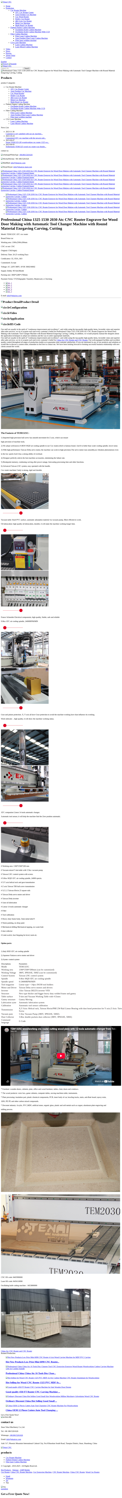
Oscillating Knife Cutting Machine (28, 30)
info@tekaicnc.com (18, 163)
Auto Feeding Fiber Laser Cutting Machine (31, 38)
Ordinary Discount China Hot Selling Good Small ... (31, 1401)
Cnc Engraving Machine (42, 1472)
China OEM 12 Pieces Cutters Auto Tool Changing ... (32, 1410)
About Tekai (10, 55)
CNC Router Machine (61, 1472)
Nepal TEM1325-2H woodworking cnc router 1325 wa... (27, 142)
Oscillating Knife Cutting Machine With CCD (32, 32)
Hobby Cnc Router (22, 19)
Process (8, 53)
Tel (7, 1480)
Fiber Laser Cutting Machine (26, 36)
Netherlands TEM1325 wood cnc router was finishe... (26, 147)
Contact (9, 58)
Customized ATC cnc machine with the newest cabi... (26, 138)
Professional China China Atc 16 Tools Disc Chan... (31, 1373)
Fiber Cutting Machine (19, 34)
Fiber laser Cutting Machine (16, 1462)
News (8, 51)
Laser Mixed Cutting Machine (26, 47)
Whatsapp (9, 1478)
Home (8, 6)
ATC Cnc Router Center (24, 12)
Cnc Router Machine (18, 10)
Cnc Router (5, 1472)
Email (8, 1476)
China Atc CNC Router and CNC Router (72, 340)
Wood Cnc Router (92, 1472)
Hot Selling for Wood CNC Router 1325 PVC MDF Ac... (33, 1382)
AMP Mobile (25, 1470)
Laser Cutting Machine (24, 45)
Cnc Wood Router (22, 17)
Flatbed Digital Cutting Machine (22, 28)
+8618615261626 (26, 155)
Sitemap (15, 1470)
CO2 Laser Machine (18, 43)
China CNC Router (77, 1472)
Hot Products (6, 1470)
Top (7, 1483)
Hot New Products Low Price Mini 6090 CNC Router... (32, 1362)
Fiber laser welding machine (25, 40)
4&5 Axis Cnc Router (23, 21)
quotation (4, 1489)
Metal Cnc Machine (22, 23)
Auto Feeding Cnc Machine (25, 15)
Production (10, 8)
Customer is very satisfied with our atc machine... (24, 134)
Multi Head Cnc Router (24, 25)
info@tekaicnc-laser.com (22, 167)
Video (8, 49)
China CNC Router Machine (21, 1472)
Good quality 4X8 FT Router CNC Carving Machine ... (33, 1392)
